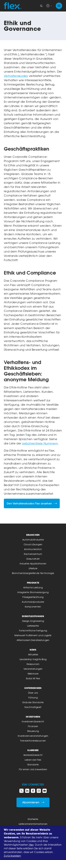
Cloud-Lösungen (33, 544)
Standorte (33, 764)
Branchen (33, 534)
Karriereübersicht (33, 755)
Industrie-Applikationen (33, 563)
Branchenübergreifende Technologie (33, 573)
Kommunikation (33, 549)
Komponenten (33, 606)
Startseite (33, 819)
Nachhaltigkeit (33, 707)
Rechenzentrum (33, 554)
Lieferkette (33, 625)
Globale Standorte (33, 702)
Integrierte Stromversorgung (33, 592)
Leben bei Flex (33, 759)
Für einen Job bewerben (33, 769)
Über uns (33, 692)
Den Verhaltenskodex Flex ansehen (29, 503)
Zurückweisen (12, 855)
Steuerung (33, 731)
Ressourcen (33, 664)
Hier (31, 844)
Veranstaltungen (33, 668)
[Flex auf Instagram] (39, 791)
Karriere (33, 750)
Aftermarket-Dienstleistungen (33, 640)
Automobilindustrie (33, 539)
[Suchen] (41, 5)
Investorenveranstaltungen (33, 735)
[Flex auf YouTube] (44, 791)
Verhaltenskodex (16, 76)
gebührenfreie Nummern (40, 443)
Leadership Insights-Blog (33, 659)
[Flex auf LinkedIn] (27, 791)
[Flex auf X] (21, 791)
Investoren (33, 716)
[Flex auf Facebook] (33, 791)
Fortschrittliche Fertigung (33, 630)
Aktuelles (33, 654)
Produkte (33, 582)
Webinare (33, 673)
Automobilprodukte (33, 601)
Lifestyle (33, 568)
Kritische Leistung (33, 587)
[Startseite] (12, 5)
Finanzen (33, 726)
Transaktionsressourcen (33, 740)
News (33, 649)
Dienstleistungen (33, 616)
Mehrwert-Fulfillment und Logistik (33, 635)
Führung (33, 697)
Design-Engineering (33, 621)
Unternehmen (33, 687)
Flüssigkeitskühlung (32, 597)
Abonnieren (30, 802)
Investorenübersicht (33, 721)
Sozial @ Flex (33, 678)
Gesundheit (33, 558)
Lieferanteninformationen (33, 824)
